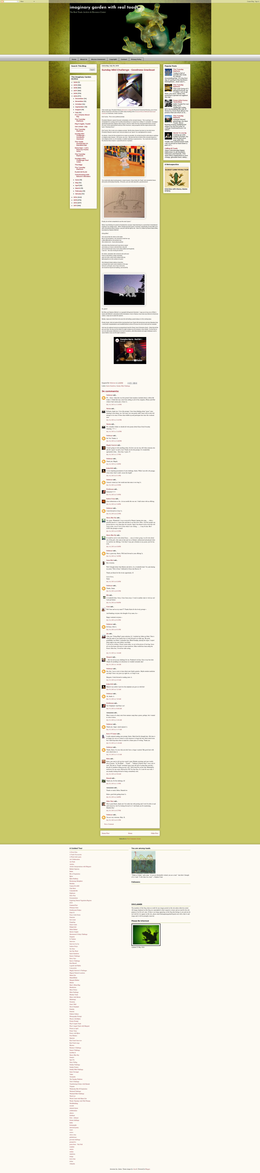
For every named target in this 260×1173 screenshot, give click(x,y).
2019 (75, 85)
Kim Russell (73, 963)
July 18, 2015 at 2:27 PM (113, 454)
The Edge (78, 165)
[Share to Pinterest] (136, 383)
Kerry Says (73, 958)
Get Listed (73, 920)
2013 (75, 200)
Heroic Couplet (74, 932)
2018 (75, 88)
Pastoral (72, 1011)
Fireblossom (110, 489)
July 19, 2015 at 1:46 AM (113, 664)
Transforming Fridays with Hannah (80, 1084)
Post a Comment (109, 824)
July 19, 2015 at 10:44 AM (114, 708)
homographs (73, 1125)
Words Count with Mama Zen (78, 1098)
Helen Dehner (73, 929)
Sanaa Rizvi (110, 560)
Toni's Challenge (74, 1081)
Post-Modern (73, 1036)
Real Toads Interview (76, 1040)
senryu (71, 1149)
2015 (75, 96)
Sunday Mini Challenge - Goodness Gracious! (80, 136)
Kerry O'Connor (111, 734)
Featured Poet (73, 905)
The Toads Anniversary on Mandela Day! (81, 143)
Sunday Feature (74, 1067)
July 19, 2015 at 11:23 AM (114, 754)
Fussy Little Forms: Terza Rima (180, 101)
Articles (72, 864)
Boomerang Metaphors (76, 881)
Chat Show (73, 888)
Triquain (72, 1086)
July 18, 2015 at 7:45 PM (113, 556)
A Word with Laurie (75, 857)
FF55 (71, 903)
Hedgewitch (73, 927)
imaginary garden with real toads (104, 7)
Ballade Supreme (74, 869)
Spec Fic (72, 1060)
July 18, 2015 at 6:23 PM (113, 514)
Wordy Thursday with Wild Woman (80, 1101)
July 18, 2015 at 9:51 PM (113, 629)
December (79, 98)
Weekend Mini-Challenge (77, 1094)
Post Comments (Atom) (134, 839)
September (79, 107)
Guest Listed (73, 925)
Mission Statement (98, 59)
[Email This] (128, 383)
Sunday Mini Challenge (123, 386)
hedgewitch (109, 468)
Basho (71, 871)
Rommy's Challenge (75, 1048)
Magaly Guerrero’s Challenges (78, 970)
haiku (71, 1123)
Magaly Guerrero (111, 445)
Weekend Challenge (75, 1091)
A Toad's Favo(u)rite (76, 854)
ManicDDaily (73, 978)
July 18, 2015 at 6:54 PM (113, 546)
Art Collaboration (75, 859)
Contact (124, 59)
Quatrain (72, 1038)
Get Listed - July (81, 126)
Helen (108, 759)
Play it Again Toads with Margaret (79, 1026)
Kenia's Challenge (75, 956)
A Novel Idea (73, 852)
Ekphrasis (72, 893)
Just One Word (74, 951)
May (77, 183)
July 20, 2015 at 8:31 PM (113, 820)
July (77, 112)
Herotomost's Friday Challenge (78, 934)
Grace (108, 606)
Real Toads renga (74, 1043)
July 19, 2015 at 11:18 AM (114, 743)
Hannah (108, 778)
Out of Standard (74, 1007)
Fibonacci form (74, 908)
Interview (72, 941)
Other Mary (110, 801)
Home (74, 59)
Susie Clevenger (74, 1072)
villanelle (72, 1164)
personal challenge (75, 1140)
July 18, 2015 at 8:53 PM (113, 591)
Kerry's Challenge (75, 961)
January (78, 194)
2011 (75, 205)
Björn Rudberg (74, 879)
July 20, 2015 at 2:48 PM (113, 797)
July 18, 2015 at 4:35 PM (113, 485)
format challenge (74, 1120)
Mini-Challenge (74, 992)
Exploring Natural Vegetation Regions (81, 900)
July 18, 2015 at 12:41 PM (113, 420)
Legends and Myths (75, 966)
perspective (73, 1142)
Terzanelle (72, 1077)
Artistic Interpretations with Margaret (80, 866)
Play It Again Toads (75, 1023)
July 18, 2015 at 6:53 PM (113, 531)
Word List (72, 1096)
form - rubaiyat (74, 1118)
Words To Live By (179, 133)
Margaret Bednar (74, 980)
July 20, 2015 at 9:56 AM (113, 774)
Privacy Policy (136, 59)
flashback (72, 1115)
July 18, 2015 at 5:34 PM (113, 504)
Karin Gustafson (111, 386)
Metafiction (73, 987)
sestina (71, 1152)
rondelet (72, 1147)
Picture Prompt (74, 1021)
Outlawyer (109, 395)
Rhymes (72, 1045)
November (79, 101)
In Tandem (73, 939)
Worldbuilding (74, 1103)
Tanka (71, 1074)
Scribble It (73, 1053)
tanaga (71, 1156)
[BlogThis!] (130, 383)
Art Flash (72, 862)
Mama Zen (73, 975)
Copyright (113, 59)
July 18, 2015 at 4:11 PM (113, 475)
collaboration (73, 1110)
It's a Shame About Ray (82, 115)
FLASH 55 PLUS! (81, 172)
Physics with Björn (75, 1019)
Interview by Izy (74, 944)
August (78, 110)
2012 (75, 203)
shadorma (72, 1154)
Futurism (72, 917)
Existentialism (74, 898)
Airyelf (135, 1169)
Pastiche (72, 1009)
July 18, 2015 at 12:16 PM (113, 404)
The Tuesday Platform (80, 120)
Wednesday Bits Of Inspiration (78, 1089)
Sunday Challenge (75, 1065)
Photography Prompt (76, 1016)
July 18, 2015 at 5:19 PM (113, 494)
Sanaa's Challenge (75, 1050)
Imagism (72, 937)
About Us (83, 59)
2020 (76, 82)
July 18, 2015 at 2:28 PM (113, 464)
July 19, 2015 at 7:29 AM (113, 699)
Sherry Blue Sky (111, 518)
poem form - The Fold (76, 1144)
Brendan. (72, 883)
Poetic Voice (73, 1031)
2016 (75, 93)
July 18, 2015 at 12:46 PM (113, 441)
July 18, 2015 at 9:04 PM (113, 602)
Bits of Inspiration (75, 874)
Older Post (154, 833)
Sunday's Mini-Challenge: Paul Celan (81, 160)
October (78, 104)
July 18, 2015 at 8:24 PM (113, 581)
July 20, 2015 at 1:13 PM (113, 783)
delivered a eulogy (127, 110)
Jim (107, 633)
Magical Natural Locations (77, 973)
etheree (72, 1113)
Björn (71, 876)
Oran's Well (73, 1004)
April (77, 185)
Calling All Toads (171, 148)
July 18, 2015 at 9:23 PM (113, 620)
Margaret (109, 657)
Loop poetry (73, 968)
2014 (76, 197)
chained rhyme (74, 1108)
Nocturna (72, 1002)
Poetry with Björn (75, 1033)
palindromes (73, 1137)
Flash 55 (72, 912)
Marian (108, 408)
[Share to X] (132, 383)
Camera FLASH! (74, 886)
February (79, 191)
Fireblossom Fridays (75, 910)
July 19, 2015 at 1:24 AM (113, 653)
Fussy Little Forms (75, 915)
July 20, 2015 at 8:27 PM (113, 810)
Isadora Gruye (110, 499)
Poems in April (74, 1028)
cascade (72, 1106)
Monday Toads (74, 995)
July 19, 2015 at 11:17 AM (114, 729)
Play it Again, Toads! (82, 124)
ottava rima (73, 1135)
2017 (75, 91)
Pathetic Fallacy (74, 1014)
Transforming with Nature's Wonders (82, 175)
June (77, 180)
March (77, 188)
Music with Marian (75, 997)
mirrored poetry (74, 1127)
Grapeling (72, 922)
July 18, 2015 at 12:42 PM (113, 431)
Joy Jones (72, 949)
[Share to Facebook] (134, 383)
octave (71, 1132)
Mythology (73, 999)
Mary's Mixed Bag (75, 985)
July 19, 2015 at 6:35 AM (113, 680)
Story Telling (73, 1062)
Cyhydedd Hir (74, 891)
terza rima (72, 1159)
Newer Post (105, 833)
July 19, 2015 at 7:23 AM (113, 689)
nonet (71, 1130)
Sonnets (72, 1057)
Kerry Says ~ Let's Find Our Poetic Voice (82, 149)
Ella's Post (73, 895)
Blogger (147, 1169)
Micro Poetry (73, 990)
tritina (71, 1161)
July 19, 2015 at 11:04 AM (114, 720)
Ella (107, 595)
